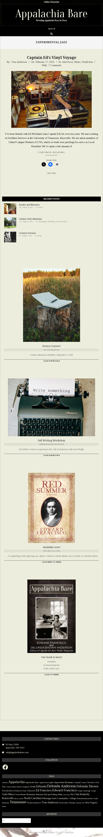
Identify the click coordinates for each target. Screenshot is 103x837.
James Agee (66, 794)
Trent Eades (63, 803)
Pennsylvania (82, 798)
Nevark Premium (47, 832)
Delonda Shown (87, 786)
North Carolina (32, 798)
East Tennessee (29, 791)
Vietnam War (80, 803)
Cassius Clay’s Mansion (30, 219)
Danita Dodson (16, 787)
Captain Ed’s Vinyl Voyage (51, 57)
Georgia (93, 791)
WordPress (69, 832)
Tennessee (18, 802)
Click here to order (51, 562)
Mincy (16, 798)
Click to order (51, 675)
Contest (8, 787)
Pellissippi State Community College (58, 798)
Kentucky (85, 794)
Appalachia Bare (32, 782)
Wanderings (51, 221)
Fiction (40, 207)
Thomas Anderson (34, 803)
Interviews (67, 61)
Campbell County (80, 782)
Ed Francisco (44, 790)
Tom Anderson (49, 802)
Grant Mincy (8, 794)
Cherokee (90, 782)
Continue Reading (51, 152)
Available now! (51, 547)
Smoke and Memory (29, 205)
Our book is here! (51, 657)
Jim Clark (74, 794)
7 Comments (54, 65)
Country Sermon (27, 233)
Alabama (5, 782)
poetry (90, 798)
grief (50, 794)
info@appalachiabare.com (17, 752)
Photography (42, 221)
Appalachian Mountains (63, 782)
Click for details (51, 455)
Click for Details (51, 361)
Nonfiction (87, 61)
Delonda (41, 786)
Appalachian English (46, 782)
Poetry (40, 236)
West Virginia (91, 802)
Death (32, 786)
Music (77, 61)
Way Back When (61, 221)
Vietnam (72, 803)
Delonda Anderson (61, 786)
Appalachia (16, 782)
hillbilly (60, 794)
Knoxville (8, 798)
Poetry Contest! (52, 346)
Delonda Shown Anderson (12, 791)
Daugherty (26, 787)
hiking (54, 794)
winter (4, 806)
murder (21, 798)
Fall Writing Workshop (51, 440)
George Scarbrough (83, 791)
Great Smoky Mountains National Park (31, 794)
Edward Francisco (64, 790)
